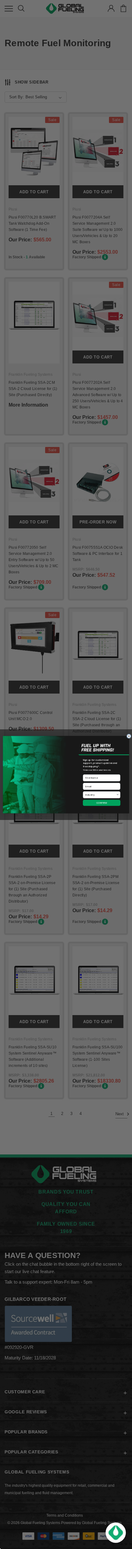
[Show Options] (117, 794)
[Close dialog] (129, 736)
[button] (116, 1532)
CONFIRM (101, 802)
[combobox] (100, 794)
